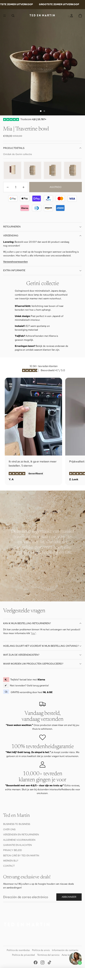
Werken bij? (10, 860)
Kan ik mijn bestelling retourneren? (27, 623)
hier (33, 633)
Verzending (10, 235)
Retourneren (12, 226)
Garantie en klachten (17, 845)
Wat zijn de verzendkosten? (21, 654)
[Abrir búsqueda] (13, 15)
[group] (12, 170)
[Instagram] (42, 962)
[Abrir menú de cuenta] (71, 15)
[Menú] (4, 15)
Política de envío (41, 950)
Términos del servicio (48, 955)
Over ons (9, 829)
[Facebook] (35, 962)
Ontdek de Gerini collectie (17, 154)
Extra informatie (14, 270)
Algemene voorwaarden (19, 840)
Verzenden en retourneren (21, 834)
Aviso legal (67, 955)
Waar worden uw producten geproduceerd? (33, 663)
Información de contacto (65, 950)
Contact (9, 865)
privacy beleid (12, 850)
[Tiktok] (49, 962)
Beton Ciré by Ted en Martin (21, 855)
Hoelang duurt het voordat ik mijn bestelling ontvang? (41, 646)
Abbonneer (69, 897)
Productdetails (13, 148)
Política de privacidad (23, 955)
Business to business (16, 824)
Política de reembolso (18, 950)
